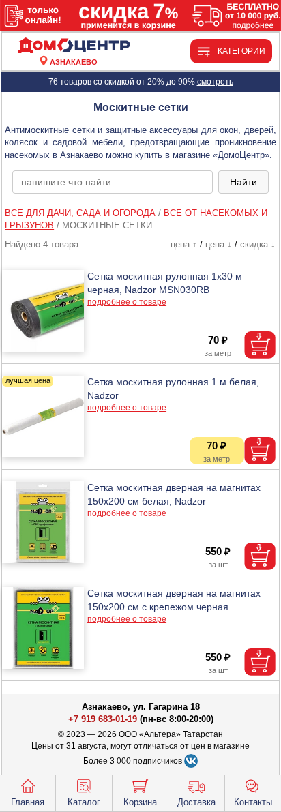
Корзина (140, 802)
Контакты (253, 802)
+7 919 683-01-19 (102, 719)
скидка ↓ (258, 244)
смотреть (215, 82)
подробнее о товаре (126, 302)
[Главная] (73, 46)
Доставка (196, 802)
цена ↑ (184, 244)
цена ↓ (218, 244)
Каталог (84, 802)
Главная (27, 802)
